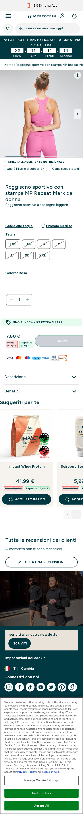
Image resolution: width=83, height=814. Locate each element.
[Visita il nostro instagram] (8, 687)
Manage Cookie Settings (41, 780)
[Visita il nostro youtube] (40, 687)
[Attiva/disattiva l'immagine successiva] (77, 114)
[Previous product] (68, 514)
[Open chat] (72, 687)
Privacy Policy (26, 771)
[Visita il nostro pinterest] (62, 687)
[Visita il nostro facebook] (19, 687)
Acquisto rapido (30, 499)
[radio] (12, 244)
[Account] (63, 16)
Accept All (41, 805)
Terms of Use (50, 771)
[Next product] (76, 514)
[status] (19, 299)
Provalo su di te (59, 226)
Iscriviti (19, 643)
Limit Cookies (41, 793)
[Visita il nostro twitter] (51, 687)
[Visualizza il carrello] (74, 16)
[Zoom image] (77, 75)
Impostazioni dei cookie (25, 658)
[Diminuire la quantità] (11, 299)
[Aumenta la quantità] (27, 299)
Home (8, 64)
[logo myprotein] (41, 16)
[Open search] (8, 28)
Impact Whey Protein (26, 466)
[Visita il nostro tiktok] (30, 687)
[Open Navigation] (8, 16)
